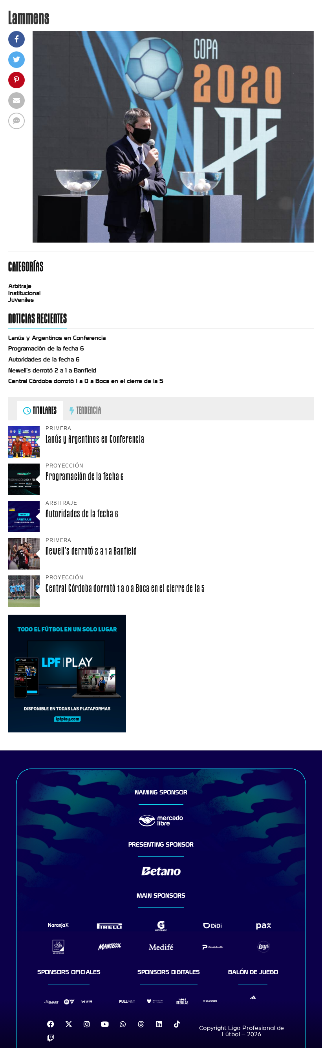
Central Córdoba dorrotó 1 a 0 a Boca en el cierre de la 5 (85, 381)
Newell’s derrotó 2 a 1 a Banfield (52, 370)
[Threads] (141, 1024)
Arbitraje (19, 286)
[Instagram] (87, 1024)
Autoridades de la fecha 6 (44, 359)
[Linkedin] (159, 1024)
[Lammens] (173, 240)
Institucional (24, 293)
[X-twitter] (69, 1024)
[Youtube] (105, 1024)
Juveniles (21, 300)
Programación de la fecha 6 (46, 348)
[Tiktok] (177, 1024)
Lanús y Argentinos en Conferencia (57, 338)
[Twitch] (51, 1038)
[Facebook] (51, 1024)
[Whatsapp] (123, 1024)
